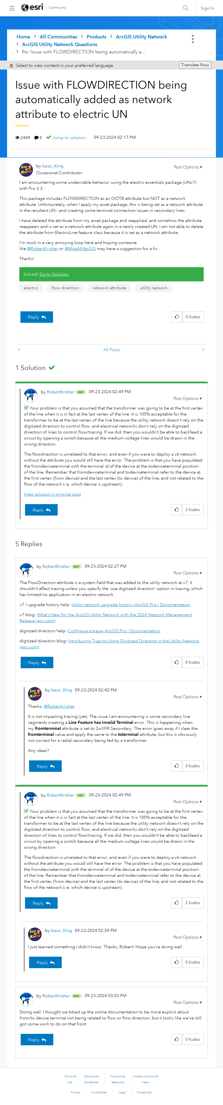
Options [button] (193, 39)
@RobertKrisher (42, 248)
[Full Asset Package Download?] (203, 350)
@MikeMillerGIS (80, 248)
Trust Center (99, 1092)
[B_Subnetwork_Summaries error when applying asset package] (20, 350)
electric (31, 288)
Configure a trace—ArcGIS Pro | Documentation (114, 631)
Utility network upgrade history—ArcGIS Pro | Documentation (131, 604)
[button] (188, 167)
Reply (33, 317)
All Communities (58, 37)
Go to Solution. (54, 274)
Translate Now (195, 65)
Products (96, 37)
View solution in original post (52, 494)
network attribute (109, 288)
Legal (122, 1092)
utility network (154, 288)
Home (23, 37)
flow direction (65, 288)
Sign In (207, 8)
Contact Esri (144, 1092)
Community (57, 8)
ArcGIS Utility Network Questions (59, 44)
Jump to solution (69, 137)
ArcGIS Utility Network (141, 37)
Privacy (75, 1092)
